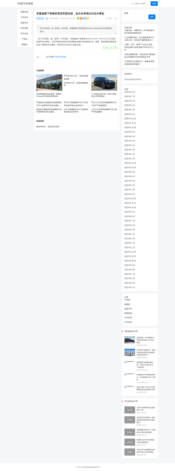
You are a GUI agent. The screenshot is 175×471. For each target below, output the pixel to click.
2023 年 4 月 (129, 234)
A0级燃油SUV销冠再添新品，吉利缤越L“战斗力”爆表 (146, 377)
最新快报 (24, 12)
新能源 (24, 44)
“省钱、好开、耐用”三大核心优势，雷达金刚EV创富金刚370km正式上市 (139, 47)
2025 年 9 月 (129, 132)
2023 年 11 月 (130, 203)
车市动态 (24, 34)
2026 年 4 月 (129, 110)
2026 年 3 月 (129, 114)
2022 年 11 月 (130, 256)
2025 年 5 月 (129, 145)
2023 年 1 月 (129, 247)
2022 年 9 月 (129, 265)
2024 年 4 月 (129, 185)
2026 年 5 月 (129, 105)
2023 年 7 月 (129, 221)
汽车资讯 (24, 17)
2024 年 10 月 (130, 168)
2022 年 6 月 (129, 278)
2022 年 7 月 (129, 274)
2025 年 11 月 (130, 123)
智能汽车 (24, 23)
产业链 (24, 39)
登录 (57, 127)
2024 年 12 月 (130, 163)
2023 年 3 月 (129, 239)
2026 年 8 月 (129, 92)
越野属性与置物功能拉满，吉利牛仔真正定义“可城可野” (145, 364)
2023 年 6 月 (129, 225)
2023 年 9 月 (129, 212)
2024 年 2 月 (129, 194)
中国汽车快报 (25, 3)
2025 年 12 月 (130, 119)
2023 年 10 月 (130, 207)
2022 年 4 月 (129, 287)
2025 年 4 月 (129, 150)
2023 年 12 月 (130, 199)
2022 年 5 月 (129, 283)
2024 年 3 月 (129, 190)
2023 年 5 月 (129, 230)
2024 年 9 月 (129, 172)
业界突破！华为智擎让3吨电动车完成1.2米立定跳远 (145, 340)
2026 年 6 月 (129, 101)
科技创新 (24, 28)
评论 (115, 18)
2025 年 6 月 (129, 141)
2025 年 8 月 (129, 136)
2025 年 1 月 (129, 159)
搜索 (154, 4)
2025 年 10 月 (130, 128)
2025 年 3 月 (129, 154)
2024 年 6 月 (129, 181)
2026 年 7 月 (129, 96)
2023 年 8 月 (129, 216)
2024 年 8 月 (129, 176)
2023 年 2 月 (129, 243)
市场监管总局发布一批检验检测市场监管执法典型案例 (146, 419)
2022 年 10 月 (130, 261)
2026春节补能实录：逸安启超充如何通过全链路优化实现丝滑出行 (146, 352)
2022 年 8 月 (129, 270)
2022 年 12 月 (130, 252)
